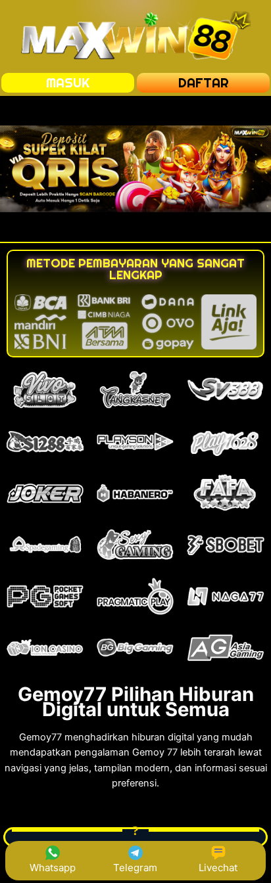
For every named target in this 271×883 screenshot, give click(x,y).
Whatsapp (53, 867)
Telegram (135, 867)
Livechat (218, 867)
